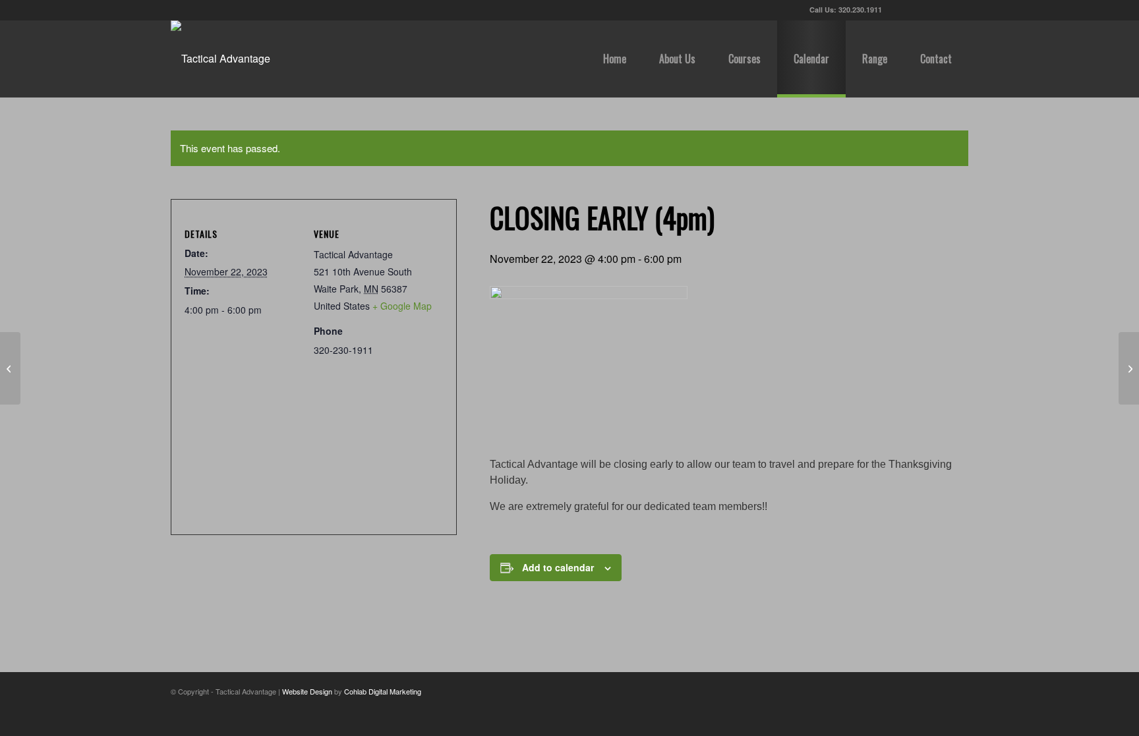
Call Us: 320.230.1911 (845, 9)
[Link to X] (898, 10)
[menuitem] (615, 58)
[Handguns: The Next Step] (10, 368)
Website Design (307, 691)
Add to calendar (558, 567)
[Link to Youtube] (938, 10)
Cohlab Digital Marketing (382, 691)
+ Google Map (402, 305)
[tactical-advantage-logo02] (220, 58)
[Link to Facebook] (918, 10)
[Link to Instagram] (958, 10)
